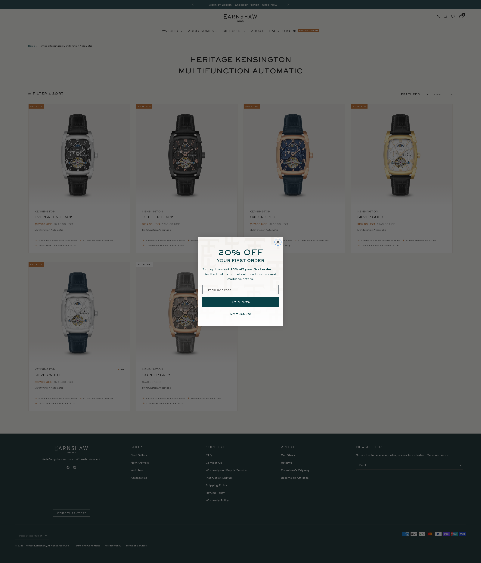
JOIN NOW (240, 302)
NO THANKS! (240, 314)
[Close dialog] (278, 242)
